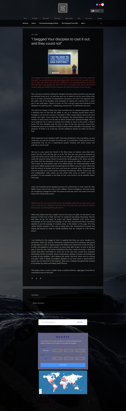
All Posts (25, 23)
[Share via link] (40, 278)
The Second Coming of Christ (48, 23)
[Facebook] (97, 4)
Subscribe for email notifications (50, 317)
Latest (34, 23)
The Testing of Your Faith (70, 23)
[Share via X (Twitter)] (36, 278)
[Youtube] (99, 4)
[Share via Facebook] (32, 278)
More (83, 23)
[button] (101, 23)
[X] (102, 4)
